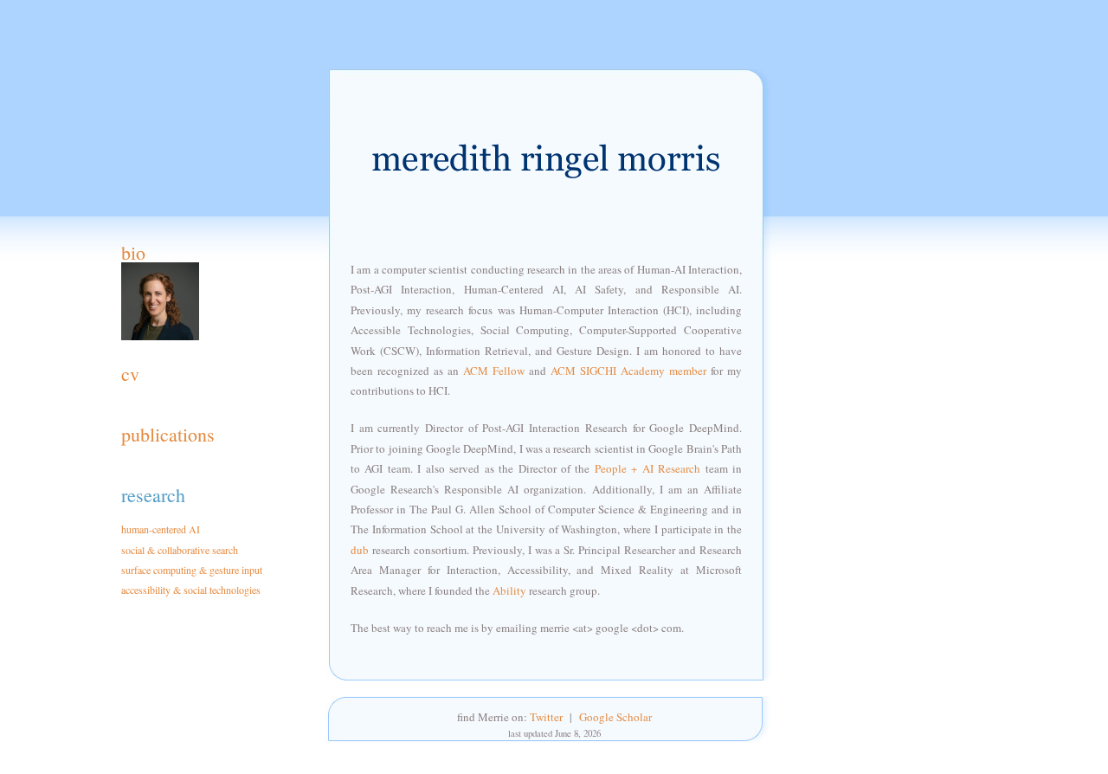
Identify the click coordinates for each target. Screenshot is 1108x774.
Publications (168, 434)
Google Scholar (615, 717)
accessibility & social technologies (191, 590)
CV (130, 373)
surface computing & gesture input (191, 570)
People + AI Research (647, 468)
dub (360, 550)
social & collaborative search (179, 550)
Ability (509, 590)
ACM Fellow (494, 370)
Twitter (546, 717)
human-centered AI (160, 529)
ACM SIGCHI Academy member (628, 370)
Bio (133, 252)
